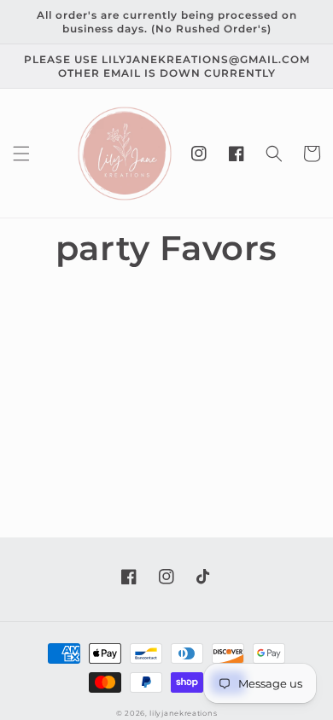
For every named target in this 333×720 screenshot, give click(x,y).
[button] (21, 153)
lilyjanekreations (183, 713)
